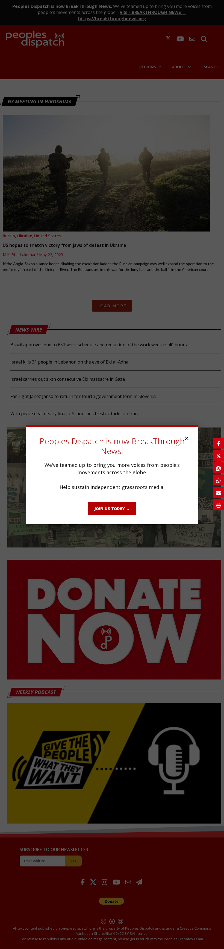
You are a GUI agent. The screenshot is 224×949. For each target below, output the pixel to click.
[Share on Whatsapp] (218, 479)
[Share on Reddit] (218, 467)
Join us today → (112, 508)
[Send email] (218, 492)
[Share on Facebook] (218, 443)
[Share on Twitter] (218, 455)
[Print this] (218, 504)
